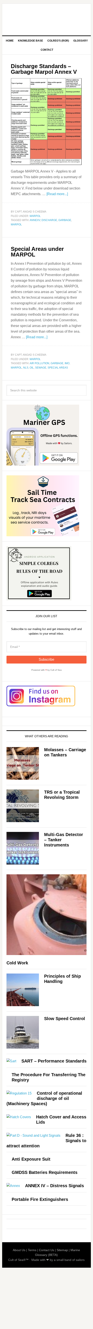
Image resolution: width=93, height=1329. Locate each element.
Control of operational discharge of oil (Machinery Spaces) (44, 1098)
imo (67, 363)
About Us (19, 1250)
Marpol (35, 216)
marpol (16, 224)
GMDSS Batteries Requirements (44, 1172)
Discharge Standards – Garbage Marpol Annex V (44, 69)
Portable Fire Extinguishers (40, 1199)
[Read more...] (57, 194)
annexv (35, 220)
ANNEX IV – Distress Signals (54, 1185)
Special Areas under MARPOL (37, 252)
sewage (40, 367)
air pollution (39, 363)
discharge (49, 220)
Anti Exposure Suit (31, 1159)
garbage (64, 220)
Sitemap (62, 1250)
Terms (32, 1250)
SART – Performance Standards (54, 1061)
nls (25, 367)
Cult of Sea (46, 18)
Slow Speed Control (64, 1018)
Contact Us (46, 1250)
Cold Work (17, 962)
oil (32, 367)
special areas (58, 367)
